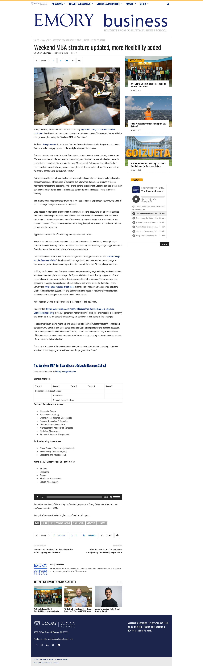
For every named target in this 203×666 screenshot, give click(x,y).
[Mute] (111, 497)
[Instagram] (42, 645)
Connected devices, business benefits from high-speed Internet (53, 551)
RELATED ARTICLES (44, 582)
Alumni (44, 523)
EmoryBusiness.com (46, 659)
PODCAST (137, 180)
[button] (168, 4)
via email (147, 630)
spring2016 (101, 523)
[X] (60, 60)
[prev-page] (117, 582)
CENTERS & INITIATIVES (108, 3)
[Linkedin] (66, 60)
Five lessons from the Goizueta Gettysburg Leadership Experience (104, 551)
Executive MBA (78, 523)
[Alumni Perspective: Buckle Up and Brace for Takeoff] (108, 596)
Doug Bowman (49, 144)
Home (36, 40)
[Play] (37, 497)
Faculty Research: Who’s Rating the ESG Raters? (148, 125)
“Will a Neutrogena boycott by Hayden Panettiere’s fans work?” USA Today (78, 610)
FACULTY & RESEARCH (79, 3)
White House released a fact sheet (59, 287)
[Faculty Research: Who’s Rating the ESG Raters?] (148, 111)
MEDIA (143, 3)
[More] (117, 535)
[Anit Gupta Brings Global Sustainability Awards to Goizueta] (48, 596)
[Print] (79, 60)
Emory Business (44, 53)
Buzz (51, 523)
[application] (78, 497)
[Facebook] (54, 60)
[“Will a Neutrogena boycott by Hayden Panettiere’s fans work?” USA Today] (78, 596)
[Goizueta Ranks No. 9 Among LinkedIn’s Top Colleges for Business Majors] (148, 151)
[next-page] (121, 582)
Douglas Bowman (63, 523)
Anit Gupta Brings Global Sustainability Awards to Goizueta (46, 610)
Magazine (46, 40)
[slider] (117, 496)
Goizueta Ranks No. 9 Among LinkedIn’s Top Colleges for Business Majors (148, 164)
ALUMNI (129, 3)
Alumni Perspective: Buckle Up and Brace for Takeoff (107, 610)
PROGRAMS (57, 3)
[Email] (73, 60)
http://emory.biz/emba (66, 371)
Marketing (91, 523)
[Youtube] (59, 645)
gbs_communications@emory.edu (58, 639)
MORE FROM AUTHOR (64, 582)
